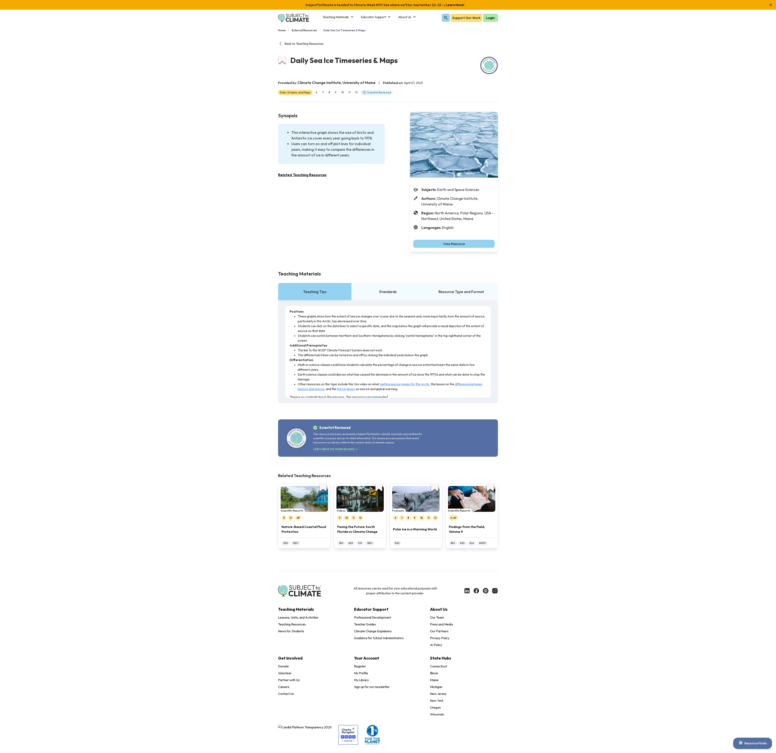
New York (437, 701)
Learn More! (454, 5)
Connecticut (438, 666)
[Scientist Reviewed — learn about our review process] (489, 65)
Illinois (434, 673)
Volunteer (285, 673)
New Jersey (438, 694)
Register (360, 666)
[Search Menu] (446, 18)
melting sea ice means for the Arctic (404, 384)
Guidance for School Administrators (379, 638)
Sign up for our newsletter (372, 687)
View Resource (454, 244)
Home (282, 30)
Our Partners (439, 631)
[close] (770, 4)
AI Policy (436, 645)
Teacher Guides (365, 624)
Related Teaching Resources (302, 175)
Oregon (435, 707)
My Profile (361, 673)
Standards (388, 291)
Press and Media (441, 624)
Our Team (437, 617)
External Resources (304, 30)
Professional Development (372, 617)
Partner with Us (289, 680)
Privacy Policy (439, 638)
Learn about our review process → (335, 448)
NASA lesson (346, 389)
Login (490, 18)
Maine (434, 680)
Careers (283, 687)
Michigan (436, 687)
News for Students (291, 631)
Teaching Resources (292, 624)
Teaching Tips (314, 291)
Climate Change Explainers (373, 631)
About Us (438, 609)
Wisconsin (437, 714)
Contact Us (286, 694)
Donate (283, 666)
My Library (361, 680)
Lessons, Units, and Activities (298, 617)
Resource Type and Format (461, 291)
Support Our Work (466, 18)
